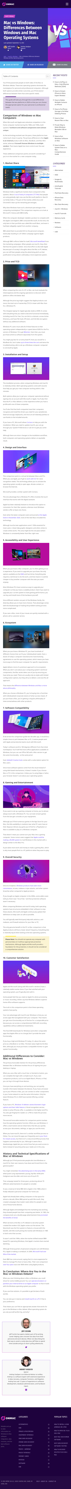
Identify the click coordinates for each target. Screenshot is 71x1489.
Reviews (57, 223)
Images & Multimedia (34, 1431)
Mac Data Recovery (61, 204)
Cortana (30, 422)
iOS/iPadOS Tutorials (34, 1435)
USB (56, 232)
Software (58, 227)
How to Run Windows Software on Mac (61, 138)
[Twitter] (26, 1347)
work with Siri (31, 479)
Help (5, 56)
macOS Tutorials (60, 213)
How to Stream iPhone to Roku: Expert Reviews (60, 93)
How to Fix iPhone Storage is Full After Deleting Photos (61, 111)
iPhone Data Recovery (34, 1442)
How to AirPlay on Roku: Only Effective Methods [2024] (62, 84)
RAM (22, 574)
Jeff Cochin (11, 47)
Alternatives (59, 170)
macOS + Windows (9, 16)
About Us (44, 1481)
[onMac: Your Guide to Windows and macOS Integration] (8, 4)
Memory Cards (60, 218)
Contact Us (52, 1481)
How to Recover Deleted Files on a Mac (60, 1452)
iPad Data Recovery (61, 193)
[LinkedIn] (21, 50)
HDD (56, 175)
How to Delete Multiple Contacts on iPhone (61, 102)
